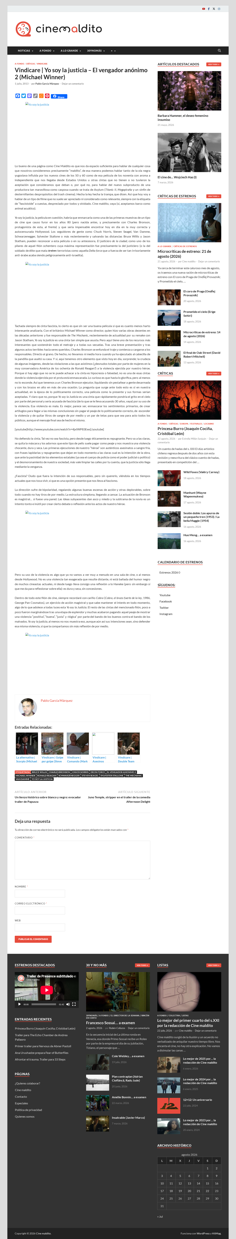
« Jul (160, 1216)
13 (189, 1183)
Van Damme (23, 779)
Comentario (24, 837)
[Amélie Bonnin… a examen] (97, 1097)
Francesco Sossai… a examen (110, 1022)
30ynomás (94, 50)
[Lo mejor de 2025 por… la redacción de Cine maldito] (168, 1059)
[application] (47, 990)
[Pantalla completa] (74, 1004)
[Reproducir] (19, 1004)
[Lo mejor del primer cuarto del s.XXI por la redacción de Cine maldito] (189, 974)
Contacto (21, 1096)
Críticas (30, 63)
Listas (185, 1015)
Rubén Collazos (117, 1028)
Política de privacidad (28, 1110)
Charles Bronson (59, 772)
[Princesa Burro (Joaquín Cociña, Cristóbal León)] (189, 401)
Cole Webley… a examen (128, 1056)
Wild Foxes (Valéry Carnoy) (201, 472)
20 (189, 1191)
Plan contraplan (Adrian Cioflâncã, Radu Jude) (127, 1078)
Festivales (196, 423)
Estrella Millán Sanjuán (194, 438)
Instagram (165, 614)
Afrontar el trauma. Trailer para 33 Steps (40, 1059)
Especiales (21, 1103)
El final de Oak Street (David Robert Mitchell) (201, 354)
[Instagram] (219, 9)
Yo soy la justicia (42, 779)
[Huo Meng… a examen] (169, 535)
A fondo (45, 50)
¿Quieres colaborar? (27, 1083)
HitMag (216, 1233)
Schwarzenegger (69, 775)
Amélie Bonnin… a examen (129, 1097)
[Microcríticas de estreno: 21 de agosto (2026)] (189, 224)
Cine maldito (188, 261)
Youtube (164, 595)
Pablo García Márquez (47, 83)
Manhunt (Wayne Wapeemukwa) (194, 494)
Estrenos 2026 (168, 572)
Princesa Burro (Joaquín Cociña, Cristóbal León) (45, 1028)
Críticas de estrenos (185, 246)
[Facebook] (208, 9)
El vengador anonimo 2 (121, 772)
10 (162, 1183)
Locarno (209, 423)
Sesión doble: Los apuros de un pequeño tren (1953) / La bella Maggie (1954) (201, 516)
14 (198, 1183)
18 (171, 1191)
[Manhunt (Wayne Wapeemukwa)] (169, 493)
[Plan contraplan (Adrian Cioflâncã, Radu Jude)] (97, 1077)
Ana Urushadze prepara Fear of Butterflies (41, 1052)
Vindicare (42, 63)
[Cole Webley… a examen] (97, 1056)
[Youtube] (203, 9)
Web (18, 920)
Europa (184, 423)
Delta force (98, 772)
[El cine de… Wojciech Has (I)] (189, 152)
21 (198, 1191)
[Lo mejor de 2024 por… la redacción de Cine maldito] (168, 1079)
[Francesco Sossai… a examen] (118, 974)
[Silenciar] (68, 1004)
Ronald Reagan (46, 775)
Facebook (165, 601)
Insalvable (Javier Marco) (128, 1117)
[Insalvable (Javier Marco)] (97, 1118)
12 (180, 1183)
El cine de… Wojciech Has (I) (177, 177)
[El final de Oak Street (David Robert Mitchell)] (169, 353)
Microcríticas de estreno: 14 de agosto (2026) (201, 334)
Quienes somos (24, 1116)
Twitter (164, 607)
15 (207, 1183)
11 (171, 1183)
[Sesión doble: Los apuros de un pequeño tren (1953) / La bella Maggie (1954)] (169, 513)
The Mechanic (133, 775)
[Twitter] (214, 9)
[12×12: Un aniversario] (168, 1100)
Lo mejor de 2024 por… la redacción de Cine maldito (200, 1081)
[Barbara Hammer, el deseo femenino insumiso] (189, 90)
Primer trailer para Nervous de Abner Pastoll (43, 1046)
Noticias (24, 50)
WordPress (203, 1233)
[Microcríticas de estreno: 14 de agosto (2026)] (169, 332)
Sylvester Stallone (111, 775)
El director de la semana (125, 1015)
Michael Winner (25, 775)
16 (216, 1183)
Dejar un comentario (73, 83)
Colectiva (174, 1015)
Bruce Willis (39, 772)
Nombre (21, 886)
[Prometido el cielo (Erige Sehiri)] (169, 312)
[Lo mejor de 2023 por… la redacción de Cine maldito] (168, 1120)
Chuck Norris (80, 772)
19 (180, 1191)
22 (207, 1191)
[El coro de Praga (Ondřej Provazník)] (169, 291)
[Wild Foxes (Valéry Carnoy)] (169, 472)
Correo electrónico (31, 903)
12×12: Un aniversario (197, 1099)
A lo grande (69, 50)
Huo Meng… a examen (197, 535)
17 (162, 1191)
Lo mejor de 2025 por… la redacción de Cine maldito (200, 1060)
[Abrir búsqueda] (219, 50)
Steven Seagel (90, 775)
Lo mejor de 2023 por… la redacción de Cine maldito (200, 1122)
